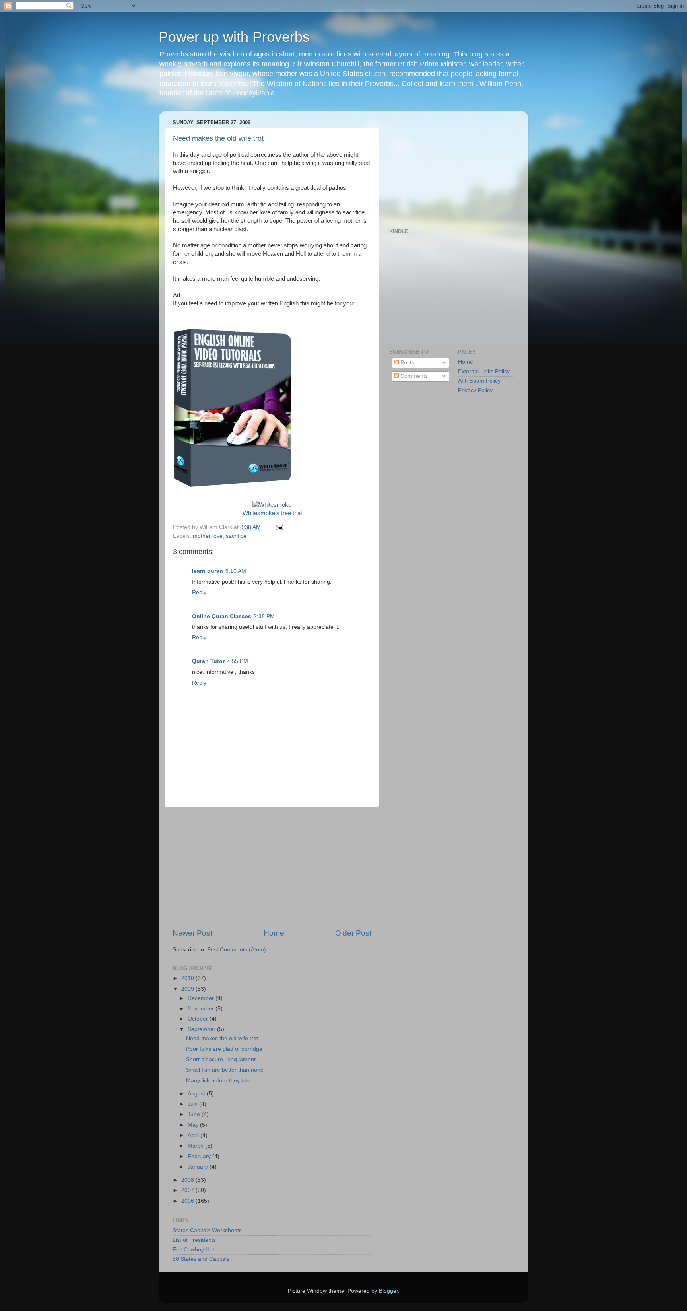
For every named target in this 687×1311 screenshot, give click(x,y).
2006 (188, 1201)
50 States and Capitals (201, 1259)
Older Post (353, 933)
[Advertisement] (272, 867)
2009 (188, 989)
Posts (406, 363)
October (199, 1019)
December (201, 998)
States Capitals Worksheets (207, 1230)
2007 (188, 1190)
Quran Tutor (208, 661)
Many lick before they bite (218, 1080)
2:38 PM (264, 616)
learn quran (207, 571)
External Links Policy (484, 371)
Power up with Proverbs (234, 37)
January (199, 1167)
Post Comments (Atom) (236, 950)
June (195, 1114)
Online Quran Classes (221, 616)
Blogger (388, 1291)
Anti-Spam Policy (479, 381)
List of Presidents (194, 1240)
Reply (199, 592)
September (202, 1029)
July (193, 1104)
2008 (188, 1180)
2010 (188, 978)
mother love (208, 536)
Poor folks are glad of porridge (224, 1049)
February (200, 1156)
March (196, 1146)
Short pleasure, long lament (221, 1059)
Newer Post (192, 933)
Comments (413, 376)
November (201, 1008)
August (197, 1094)
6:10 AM (235, 571)
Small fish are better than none (225, 1070)
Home (274, 933)
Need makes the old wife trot (218, 138)
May (194, 1125)
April (194, 1135)
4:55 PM (237, 661)
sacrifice (236, 536)
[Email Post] (278, 527)
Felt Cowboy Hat (193, 1250)
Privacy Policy (475, 390)
